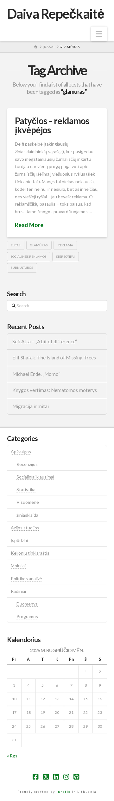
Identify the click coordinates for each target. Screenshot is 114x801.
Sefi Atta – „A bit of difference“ (44, 341)
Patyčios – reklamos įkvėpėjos (52, 125)
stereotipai (65, 256)
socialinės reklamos (28, 256)
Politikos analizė (26, 578)
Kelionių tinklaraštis (30, 553)
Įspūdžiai (19, 540)
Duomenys (27, 603)
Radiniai (18, 591)
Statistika (25, 489)
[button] (99, 34)
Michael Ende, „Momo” (36, 374)
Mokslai (18, 565)
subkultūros (22, 267)
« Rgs (12, 755)
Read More (29, 224)
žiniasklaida (27, 515)
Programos (27, 616)
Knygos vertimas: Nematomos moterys (54, 390)
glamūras (39, 245)
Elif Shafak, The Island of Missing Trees (54, 357)
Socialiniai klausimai (35, 476)
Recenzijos (27, 464)
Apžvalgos (21, 451)
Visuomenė (27, 502)
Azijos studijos (25, 527)
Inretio (63, 791)
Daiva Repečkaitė (55, 13)
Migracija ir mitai (30, 406)
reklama (65, 245)
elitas (15, 245)
